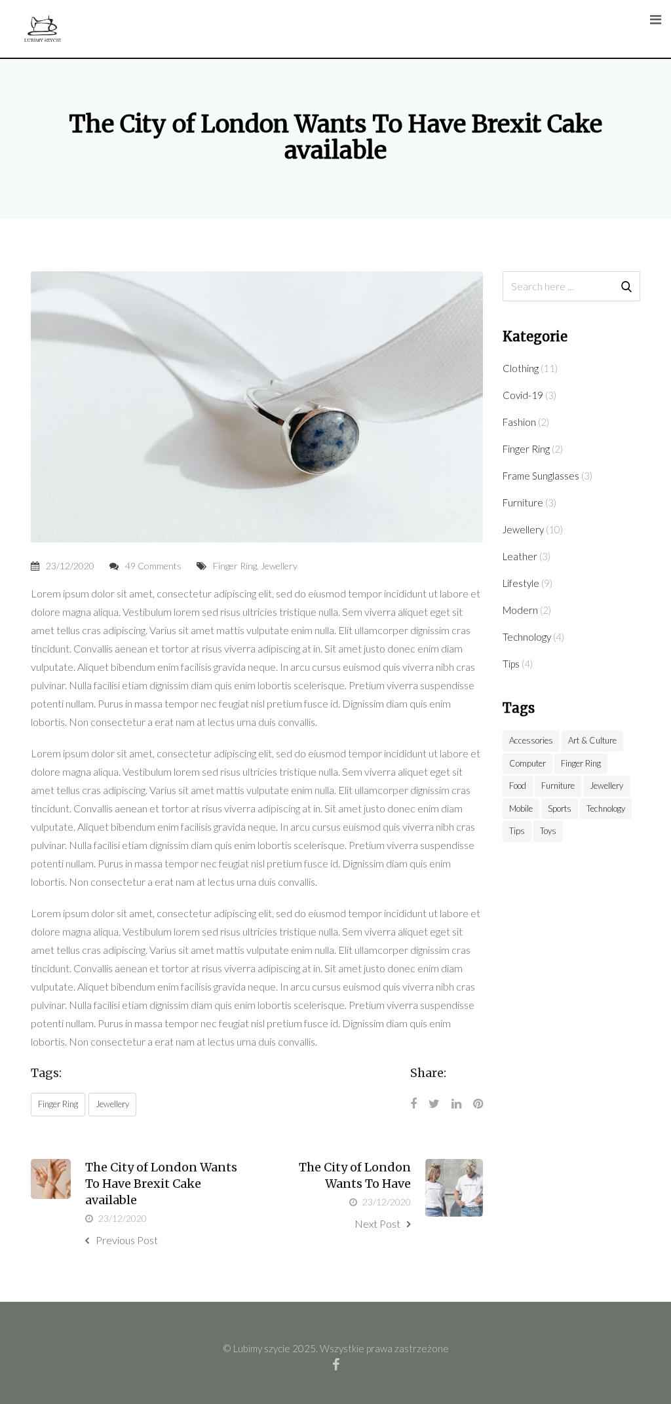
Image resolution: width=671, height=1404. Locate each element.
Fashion (519, 422)
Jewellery (279, 565)
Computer (527, 763)
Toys (548, 830)
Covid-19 (523, 395)
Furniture (523, 502)
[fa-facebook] (335, 1364)
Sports (559, 808)
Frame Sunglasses (541, 476)
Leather (520, 556)
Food (517, 785)
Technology (527, 637)
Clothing (521, 368)
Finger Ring (235, 565)
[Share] (413, 1103)
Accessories (531, 740)
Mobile (521, 808)
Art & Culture (592, 740)
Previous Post (127, 1240)
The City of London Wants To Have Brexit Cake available (161, 1183)
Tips (511, 664)
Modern (520, 610)
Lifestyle (521, 583)
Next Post (377, 1223)
